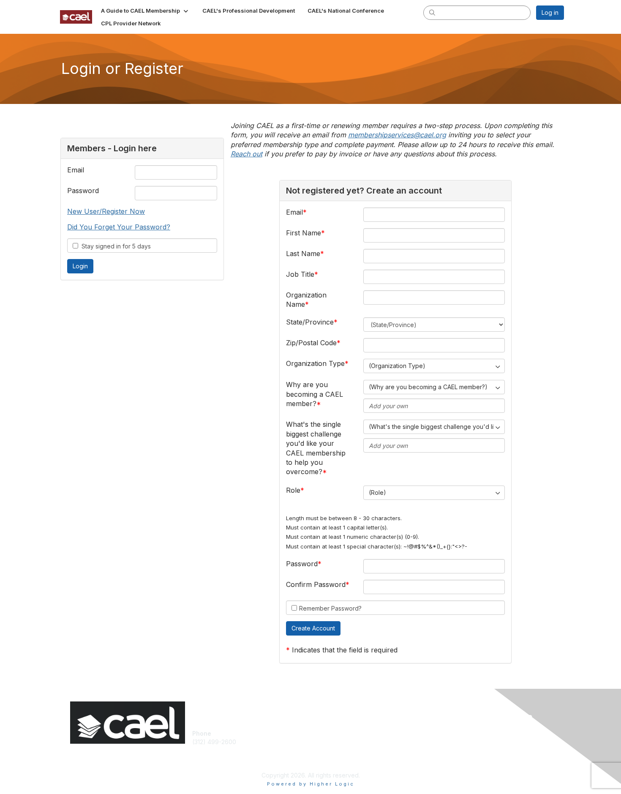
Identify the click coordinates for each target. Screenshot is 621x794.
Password (83, 190)
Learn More (330, 762)
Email (75, 170)
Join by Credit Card (341, 733)
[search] (432, 12)
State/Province (310, 322)
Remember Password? (330, 608)
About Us (448, 733)
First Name (303, 233)
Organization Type (315, 363)
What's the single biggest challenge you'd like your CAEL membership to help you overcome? (316, 448)
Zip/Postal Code (311, 342)
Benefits (325, 754)
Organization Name (306, 299)
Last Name (303, 253)
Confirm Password (316, 584)
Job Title (300, 274)
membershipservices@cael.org (397, 135)
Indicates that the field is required (345, 650)
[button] (145, 10)
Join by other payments (347, 746)
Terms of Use (455, 741)
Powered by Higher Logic (310, 784)
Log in (550, 12)
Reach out (246, 154)
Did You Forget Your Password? (118, 227)
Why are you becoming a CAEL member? (314, 394)
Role (293, 490)
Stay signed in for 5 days (114, 246)
